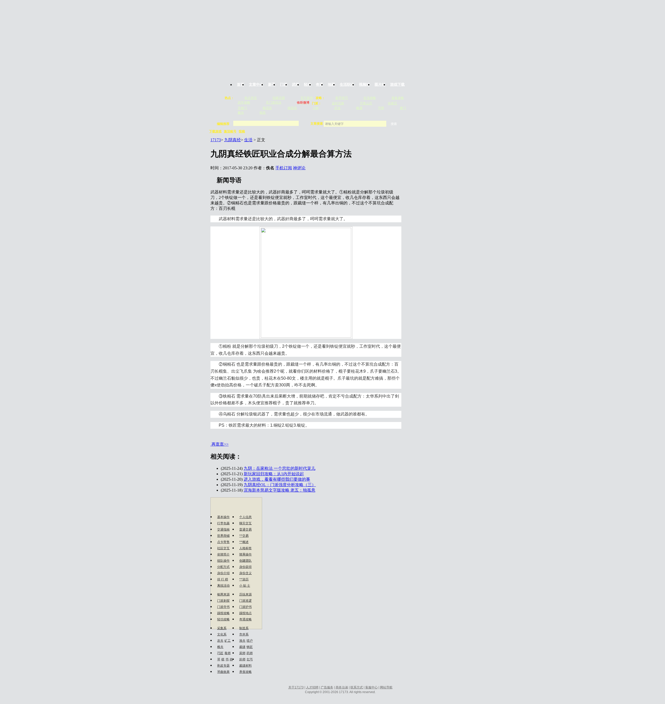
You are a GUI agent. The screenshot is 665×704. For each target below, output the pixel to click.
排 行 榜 (222, 579)
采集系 (222, 628)
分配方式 (223, 567)
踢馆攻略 (223, 613)
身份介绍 (223, 573)
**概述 (244, 542)
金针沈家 (338, 103)
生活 (248, 140)
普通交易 (245, 529)
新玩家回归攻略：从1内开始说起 (274, 474)
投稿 (242, 131)
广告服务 (327, 687)
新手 (271, 84)
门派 (283, 84)
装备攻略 (397, 98)
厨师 (242, 653)
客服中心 (371, 687)
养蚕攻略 (245, 672)
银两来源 (223, 594)
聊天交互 (245, 523)
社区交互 (223, 548)
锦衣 (263, 113)
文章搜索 (317, 123)
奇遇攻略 (245, 619)
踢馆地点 (245, 613)
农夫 (220, 640)
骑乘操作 (245, 554)
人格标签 (245, 548)
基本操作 (223, 517)
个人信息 (245, 517)
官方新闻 (307, 98)
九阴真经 (232, 140)
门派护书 (245, 607)
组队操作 (223, 560)
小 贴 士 (244, 585)
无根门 (242, 108)
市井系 (244, 634)
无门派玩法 (273, 102)
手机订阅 (283, 168)
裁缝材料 (245, 665)
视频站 (364, 84)
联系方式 (356, 687)
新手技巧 (341, 98)
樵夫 (220, 647)
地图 (331, 84)
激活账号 (230, 131)
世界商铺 (223, 536)
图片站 (380, 84)
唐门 (403, 108)
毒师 (227, 653)
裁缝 (242, 647)
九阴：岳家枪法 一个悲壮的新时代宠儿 (279, 468)
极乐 (241, 113)
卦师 (242, 659)
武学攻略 (244, 102)
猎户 (250, 640)
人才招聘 (312, 687)
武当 (337, 108)
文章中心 (256, 84)
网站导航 (386, 687)
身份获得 (245, 567)
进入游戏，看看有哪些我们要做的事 (277, 479)
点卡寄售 (223, 542)
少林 (315, 108)
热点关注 (250, 98)
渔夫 (242, 640)
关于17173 (296, 687)
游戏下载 (397, 84)
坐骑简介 (223, 554)
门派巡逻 (245, 600)
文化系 (222, 634)
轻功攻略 (223, 619)
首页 (240, 84)
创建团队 (245, 560)
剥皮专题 (223, 665)
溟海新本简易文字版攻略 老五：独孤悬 (279, 490)
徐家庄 (392, 103)
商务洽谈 (342, 687)
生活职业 (347, 84)
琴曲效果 (223, 672)
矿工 (227, 640)
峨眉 (359, 108)
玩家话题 (278, 98)
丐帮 (381, 108)
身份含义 (245, 573)
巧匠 (220, 653)
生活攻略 (369, 98)
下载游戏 (215, 131)
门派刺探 (223, 600)
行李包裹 (223, 523)
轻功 (307, 84)
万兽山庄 (366, 103)
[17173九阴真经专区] (333, 37)
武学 (295, 84)
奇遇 (319, 84)
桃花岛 (292, 108)
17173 (215, 140)
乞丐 (250, 659)
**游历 (244, 579)
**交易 (244, 536)
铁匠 (250, 647)
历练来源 (245, 594)
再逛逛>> (220, 444)
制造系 (244, 628)
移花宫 (267, 108)
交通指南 (223, 529)
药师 (250, 653)
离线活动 (223, 585)
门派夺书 (223, 607)
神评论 (299, 168)
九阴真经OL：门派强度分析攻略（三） (280, 484)
